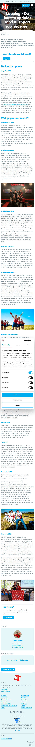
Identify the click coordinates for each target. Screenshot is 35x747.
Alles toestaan (17, 395)
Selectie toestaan (17, 400)
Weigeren (17, 405)
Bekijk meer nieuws (8, 670)
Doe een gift (31, 1)
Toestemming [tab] (6, 345)
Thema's (24, 702)
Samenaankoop (14, 1)
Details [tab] (18, 345)
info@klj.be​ (4, 689)
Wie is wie (4, 698)
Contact (8, 1)
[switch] (30, 377)
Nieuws (17, 9)
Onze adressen (6, 700)
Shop (21, 1)
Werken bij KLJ (6, 704)
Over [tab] (28, 345)
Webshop (24, 704)
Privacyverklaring (26, 708)
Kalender (24, 700)
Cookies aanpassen (6, 738)
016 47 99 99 (5, 691)
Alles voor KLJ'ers (25, 696)
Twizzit (25, 1)
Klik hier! (6, 59)
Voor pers (4, 702)
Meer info (17, 730)
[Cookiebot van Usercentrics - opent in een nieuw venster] (26, 340)
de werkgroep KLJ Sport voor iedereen (15, 104)
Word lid (25, 5)
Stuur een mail (8, 618)
